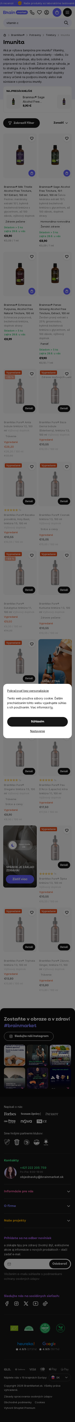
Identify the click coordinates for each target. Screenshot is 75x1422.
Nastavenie (37, 731)
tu (51, 707)
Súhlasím (37, 721)
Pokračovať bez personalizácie (28, 690)
